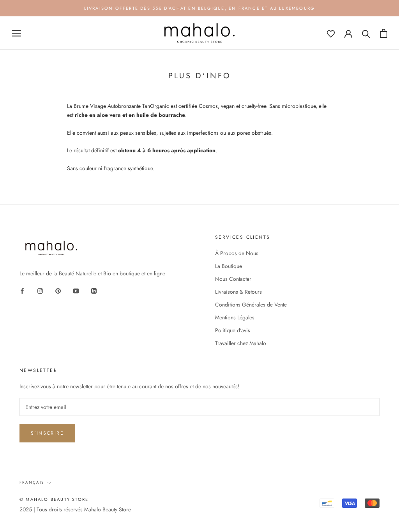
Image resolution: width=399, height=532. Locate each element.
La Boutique (228, 266)
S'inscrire (47, 433)
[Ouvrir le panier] (383, 33)
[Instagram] (40, 290)
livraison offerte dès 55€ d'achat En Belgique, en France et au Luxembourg (199, 8)
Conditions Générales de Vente (251, 304)
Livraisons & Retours (238, 292)
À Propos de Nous (236, 253)
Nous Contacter (233, 279)
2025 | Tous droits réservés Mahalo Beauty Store (75, 509)
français (31, 482)
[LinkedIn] (94, 290)
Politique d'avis (232, 330)
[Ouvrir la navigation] (16, 33)
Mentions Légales (234, 317)
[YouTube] (76, 290)
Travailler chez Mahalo (240, 343)
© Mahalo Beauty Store (53, 499)
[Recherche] (366, 33)
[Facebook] (22, 290)
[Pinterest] (58, 290)
